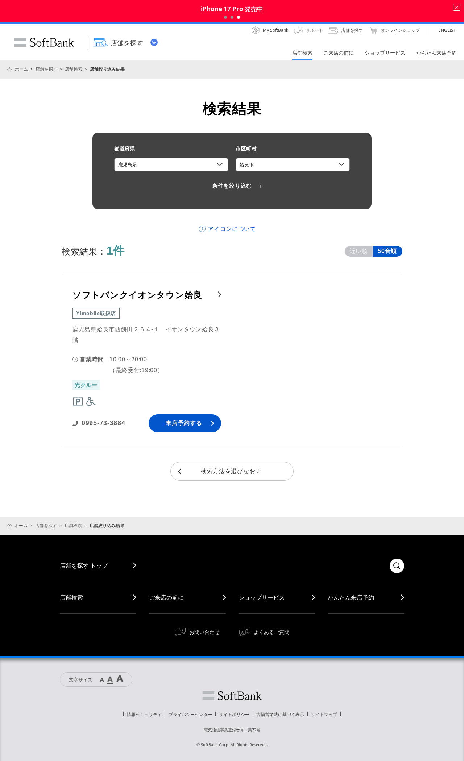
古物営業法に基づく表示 (280, 714)
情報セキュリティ (144, 714)
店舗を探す (46, 69)
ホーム (21, 69)
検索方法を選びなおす (231, 471)
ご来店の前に (166, 597)
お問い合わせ (204, 631)
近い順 (358, 251)
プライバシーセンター (190, 714)
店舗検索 (73, 69)
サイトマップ (324, 714)
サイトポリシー (234, 714)
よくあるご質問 (271, 631)
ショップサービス (262, 597)
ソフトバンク (232, 696)
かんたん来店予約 (351, 597)
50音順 (387, 251)
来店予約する (184, 423)
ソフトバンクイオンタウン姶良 (137, 295)
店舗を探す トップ (84, 565)
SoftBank (44, 42)
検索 (397, 566)
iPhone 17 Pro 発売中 (232, 9)
